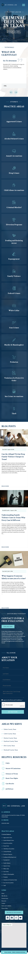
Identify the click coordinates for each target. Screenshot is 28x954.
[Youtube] (20, 918)
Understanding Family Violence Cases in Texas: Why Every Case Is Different (13, 517)
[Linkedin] (8, 918)
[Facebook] (12, 918)
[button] (11, 92)
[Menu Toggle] (23, 4)
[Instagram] (16, 918)
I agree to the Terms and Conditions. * (13, 700)
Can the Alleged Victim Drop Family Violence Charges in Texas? (13, 457)
